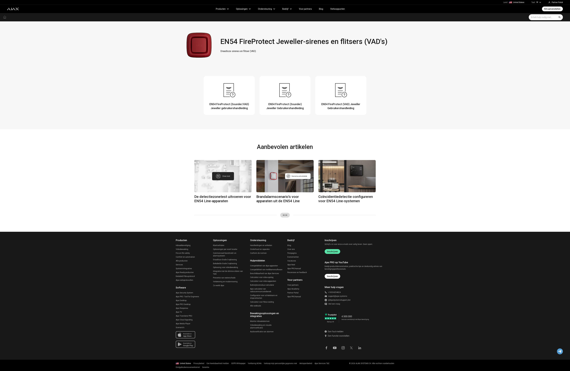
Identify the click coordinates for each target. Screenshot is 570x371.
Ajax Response (182, 308)
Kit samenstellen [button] (552, 9)
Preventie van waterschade (224, 278)
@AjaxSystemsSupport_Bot (339, 300)
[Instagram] (343, 347)
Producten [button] (221, 9)
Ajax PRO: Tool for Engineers (187, 297)
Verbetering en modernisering (225, 282)
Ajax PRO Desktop (183, 304)
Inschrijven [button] (332, 276)
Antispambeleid (305, 363)
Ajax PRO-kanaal (294, 269)
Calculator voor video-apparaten (263, 281)
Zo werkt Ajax (218, 285)
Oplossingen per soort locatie (225, 249)
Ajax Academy (293, 289)
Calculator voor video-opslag (261, 277)
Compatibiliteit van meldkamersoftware (266, 270)
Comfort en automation (185, 257)
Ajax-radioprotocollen (184, 280)
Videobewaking (182, 249)
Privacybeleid (198, 363)
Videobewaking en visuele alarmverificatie (260, 326)
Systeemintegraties (184, 269)
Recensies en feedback (297, 272)
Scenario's (180, 327)
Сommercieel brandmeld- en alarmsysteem (224, 254)
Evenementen (293, 257)
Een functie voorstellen (338, 336)
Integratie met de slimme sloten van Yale (228, 272)
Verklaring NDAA (254, 363)
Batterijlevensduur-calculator (262, 285)
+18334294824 (334, 292)
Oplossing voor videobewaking (225, 267)
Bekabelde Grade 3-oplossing (225, 263)
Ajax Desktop (181, 300)
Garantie (205, 367)
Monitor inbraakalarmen (260, 321)
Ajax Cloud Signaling (184, 320)
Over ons (291, 249)
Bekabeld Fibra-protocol (185, 276)
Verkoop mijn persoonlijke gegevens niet (280, 363)
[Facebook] (326, 347)
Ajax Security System (184, 293)
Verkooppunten (337, 9)
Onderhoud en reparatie (260, 249)
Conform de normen (258, 253)
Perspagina (292, 253)
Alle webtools (255, 306)
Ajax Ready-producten (185, 272)
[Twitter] (351, 347)
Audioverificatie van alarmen (262, 332)
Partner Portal (293, 293)
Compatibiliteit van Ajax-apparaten (264, 266)
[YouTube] (335, 347)
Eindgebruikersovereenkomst (188, 367)
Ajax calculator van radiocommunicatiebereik (260, 290)
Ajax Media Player (183, 324)
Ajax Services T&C (322, 363)
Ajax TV (179, 312)
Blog (321, 9)
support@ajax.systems (337, 296)
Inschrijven (332, 251)
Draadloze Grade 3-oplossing (225, 260)
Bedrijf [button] (285, 9)
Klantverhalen (218, 245)
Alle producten (182, 261)
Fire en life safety (183, 253)
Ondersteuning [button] (265, 9)
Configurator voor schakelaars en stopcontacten (263, 296)
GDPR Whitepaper (238, 363)
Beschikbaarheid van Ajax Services (264, 273)
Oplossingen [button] (242, 9)
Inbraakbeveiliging (183, 245)
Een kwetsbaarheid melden (218, 363)
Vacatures (291, 261)
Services (179, 265)
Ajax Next (291, 265)
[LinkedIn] (359, 347)
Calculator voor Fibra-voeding (262, 302)
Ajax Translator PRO (184, 316)
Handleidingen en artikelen (261, 245)
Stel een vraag (334, 304)
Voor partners (305, 9)
